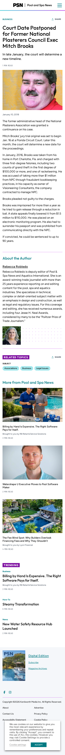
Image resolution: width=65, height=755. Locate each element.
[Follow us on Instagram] (10, 692)
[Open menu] (59, 5)
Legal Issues (42, 368)
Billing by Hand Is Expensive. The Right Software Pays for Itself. (32, 578)
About (6, 707)
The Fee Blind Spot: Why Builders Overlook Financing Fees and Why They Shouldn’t (27, 539)
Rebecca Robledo (15, 266)
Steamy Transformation (21, 604)
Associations (10, 368)
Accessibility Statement (14, 719)
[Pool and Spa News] (32, 5)
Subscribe (33, 662)
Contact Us (8, 713)
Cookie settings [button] (17, 744)
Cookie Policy (40, 719)
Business (7, 19)
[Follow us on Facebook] (4, 692)
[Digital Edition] (14, 679)
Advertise (39, 707)
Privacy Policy (40, 713)
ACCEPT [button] (39, 745)
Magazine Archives (37, 668)
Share (58, 19)
